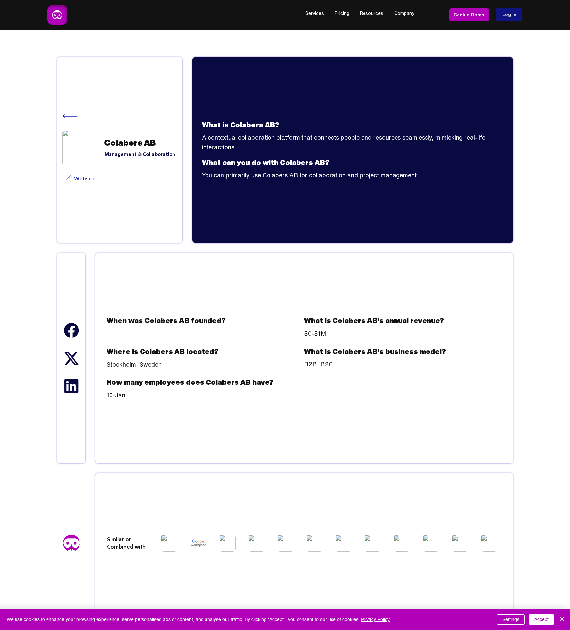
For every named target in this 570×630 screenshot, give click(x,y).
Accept (541, 619)
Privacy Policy (375, 619)
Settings (510, 619)
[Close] (562, 619)
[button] (314, 13)
